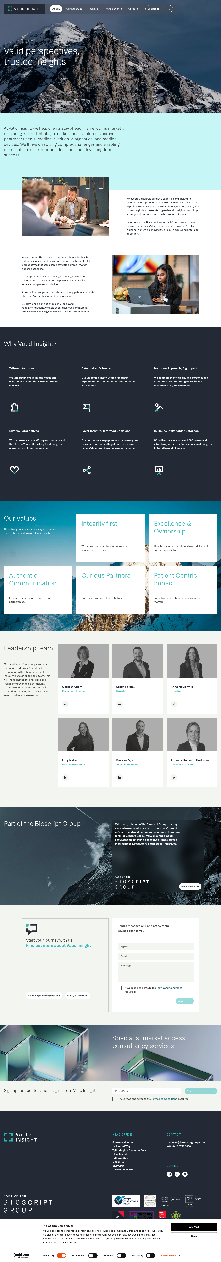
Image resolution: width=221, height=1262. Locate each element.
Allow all (194, 1226)
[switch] (93, 1255)
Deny (194, 1236)
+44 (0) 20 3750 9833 (179, 1146)
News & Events (113, 8)
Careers (133, 8)
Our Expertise (74, 8)
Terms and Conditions (169, 988)
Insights (93, 8)
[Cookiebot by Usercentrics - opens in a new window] (21, 1255)
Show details (168, 1255)
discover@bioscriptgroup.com (186, 1142)
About (56, 8)
